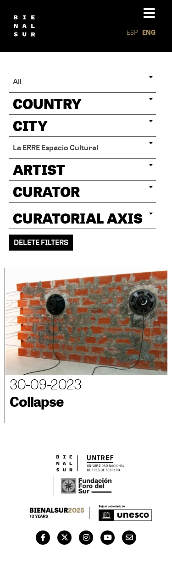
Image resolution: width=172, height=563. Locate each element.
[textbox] (82, 104)
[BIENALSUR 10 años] (57, 513)
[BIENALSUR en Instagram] (86, 537)
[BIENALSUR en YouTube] (107, 537)
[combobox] (82, 82)
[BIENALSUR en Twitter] (64, 537)
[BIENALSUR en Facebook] (43, 537)
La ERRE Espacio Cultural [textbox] (55, 147)
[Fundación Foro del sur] (86, 486)
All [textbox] (17, 81)
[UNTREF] (106, 463)
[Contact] (129, 537)
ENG (148, 32)
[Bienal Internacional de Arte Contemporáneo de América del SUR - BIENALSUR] (65, 463)
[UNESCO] (125, 513)
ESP (132, 32)
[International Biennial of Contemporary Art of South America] (24, 26)
